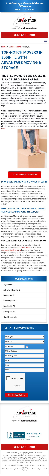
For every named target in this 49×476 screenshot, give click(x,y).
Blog (17, 9)
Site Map (28, 454)
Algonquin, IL (9, 284)
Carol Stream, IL (10, 317)
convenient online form (11, 250)
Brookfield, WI (9, 306)
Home (4, 47)
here (3, 129)
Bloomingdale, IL (10, 301)
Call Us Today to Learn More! (25, 174)
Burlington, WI (9, 312)
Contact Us (28, 9)
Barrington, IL (9, 295)
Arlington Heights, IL (12, 290)
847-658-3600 (24, 35)
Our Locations (15, 47)
